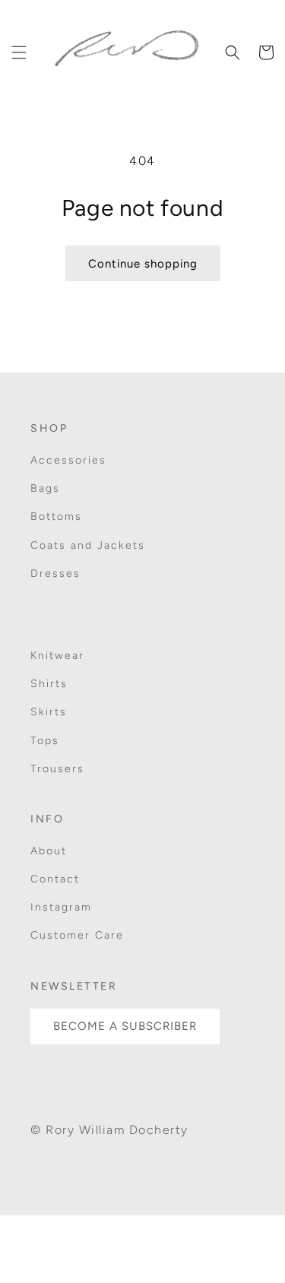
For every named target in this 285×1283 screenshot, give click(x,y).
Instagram (61, 907)
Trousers (57, 768)
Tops (44, 740)
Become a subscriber (125, 1026)
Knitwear (57, 655)
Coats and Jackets (87, 545)
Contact (55, 879)
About (48, 850)
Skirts (48, 711)
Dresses (55, 573)
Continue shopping (143, 264)
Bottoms (56, 516)
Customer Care (77, 935)
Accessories (68, 460)
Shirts (49, 683)
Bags (45, 488)
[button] (19, 52)
